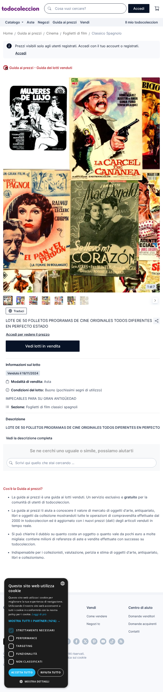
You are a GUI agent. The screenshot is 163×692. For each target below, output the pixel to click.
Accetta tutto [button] (22, 672)
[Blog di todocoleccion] (121, 641)
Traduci (19, 311)
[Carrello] (157, 8)
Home (8, 33)
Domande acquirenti (142, 624)
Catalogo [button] (13, 22)
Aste (30, 22)
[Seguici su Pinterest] (94, 641)
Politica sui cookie (74, 657)
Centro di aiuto (140, 607)
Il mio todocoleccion (141, 22)
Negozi (43, 22)
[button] (36, 621)
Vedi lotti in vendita (42, 346)
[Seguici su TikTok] (112, 641)
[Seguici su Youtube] (103, 641)
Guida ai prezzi (65, 22)
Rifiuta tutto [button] (51, 672)
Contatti (133, 631)
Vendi (84, 22)
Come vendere (97, 616)
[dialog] (36, 633)
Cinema (52, 33)
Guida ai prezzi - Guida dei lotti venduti (40, 68)
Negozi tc (93, 624)
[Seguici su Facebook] (76, 641)
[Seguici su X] (85, 641)
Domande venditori (141, 616)
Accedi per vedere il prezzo (28, 334)
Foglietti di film (75, 33)
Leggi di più (39, 614)
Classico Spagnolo (107, 33)
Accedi (20, 53)
